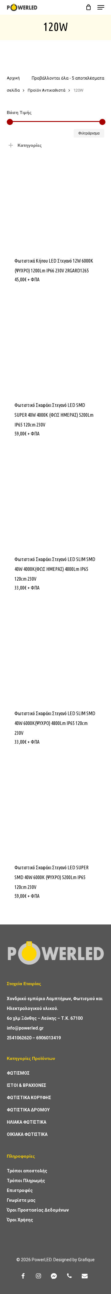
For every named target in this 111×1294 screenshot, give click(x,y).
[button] (100, 7)
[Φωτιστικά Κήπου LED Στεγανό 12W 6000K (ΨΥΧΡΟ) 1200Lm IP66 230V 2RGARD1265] (56, 200)
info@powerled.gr (25, 1028)
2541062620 (19, 1037)
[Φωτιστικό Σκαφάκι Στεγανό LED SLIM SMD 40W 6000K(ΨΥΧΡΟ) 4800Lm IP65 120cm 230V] (56, 652)
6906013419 (48, 1037)
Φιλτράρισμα (89, 133)
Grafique (86, 1259)
